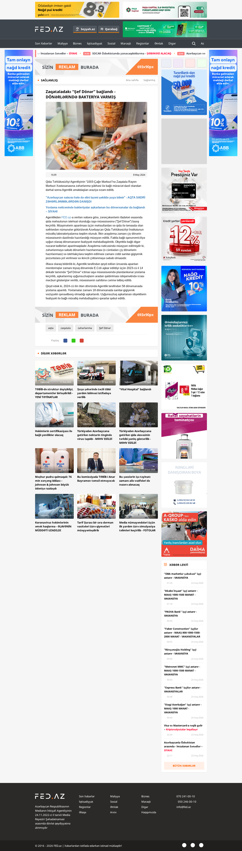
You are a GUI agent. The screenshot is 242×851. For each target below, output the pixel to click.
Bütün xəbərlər (184, 765)
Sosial (111, 43)
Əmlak (158, 43)
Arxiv (113, 812)
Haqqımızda (148, 812)
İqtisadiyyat (94, 43)
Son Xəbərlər (43, 43)
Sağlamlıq (149, 80)
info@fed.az (183, 807)
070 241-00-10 (185, 796)
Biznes (77, 43)
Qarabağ (111, 29)
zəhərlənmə (85, 328)
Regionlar (142, 43)
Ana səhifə (132, 80)
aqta (51, 328)
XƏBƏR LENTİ (178, 565)
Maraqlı (126, 43)
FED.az (66, 217)
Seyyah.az (88, 29)
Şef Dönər (105, 328)
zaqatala (66, 328)
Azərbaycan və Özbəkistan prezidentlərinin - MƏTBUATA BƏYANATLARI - (180, 53)
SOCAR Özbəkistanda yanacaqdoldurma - (71, 53)
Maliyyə (63, 43)
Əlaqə (82, 812)
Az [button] (203, 43)
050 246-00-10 (186, 801)
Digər (172, 43)
